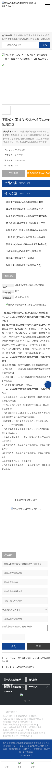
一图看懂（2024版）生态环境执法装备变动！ (27, 237)
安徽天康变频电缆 (11, 724)
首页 (18, 55)
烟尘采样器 (25, 733)
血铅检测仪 (8, 736)
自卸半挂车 (8, 730)
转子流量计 (25, 721)
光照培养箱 (8, 719)
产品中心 (28, 55)
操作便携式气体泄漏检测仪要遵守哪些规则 (26, 216)
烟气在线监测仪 (10, 733)
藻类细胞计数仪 (10, 721)
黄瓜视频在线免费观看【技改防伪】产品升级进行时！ (27, 223)
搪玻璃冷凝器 (35, 719)
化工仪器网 (28, 752)
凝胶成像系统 (22, 716)
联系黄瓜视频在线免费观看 (38, 174)
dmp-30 (19, 730)
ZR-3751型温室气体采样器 (22, 667)
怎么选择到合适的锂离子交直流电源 (23, 251)
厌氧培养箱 (21, 719)
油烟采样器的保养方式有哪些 (20, 258)
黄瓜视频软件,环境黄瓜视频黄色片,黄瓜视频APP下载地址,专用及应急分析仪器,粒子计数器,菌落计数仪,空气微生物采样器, (26, 38)
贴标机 (34, 716)
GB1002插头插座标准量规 (14, 727)
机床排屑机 (8, 716)
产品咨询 (13, 173)
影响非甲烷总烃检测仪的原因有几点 (23, 265)
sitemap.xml (26, 755)
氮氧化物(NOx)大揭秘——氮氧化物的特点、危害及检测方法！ (27, 244)
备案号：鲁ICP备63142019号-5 (33, 746)
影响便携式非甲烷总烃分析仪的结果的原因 (26, 230)
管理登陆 (38, 749)
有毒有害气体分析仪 (20, 59)
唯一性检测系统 (23, 736)
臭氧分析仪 (38, 733)
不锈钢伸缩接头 (29, 724)
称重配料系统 (35, 727)
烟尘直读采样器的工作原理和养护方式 (24, 209)
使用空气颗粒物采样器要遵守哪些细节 (24, 202)
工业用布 (30, 730)
